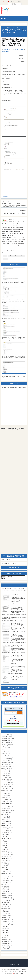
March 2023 (4, 777)
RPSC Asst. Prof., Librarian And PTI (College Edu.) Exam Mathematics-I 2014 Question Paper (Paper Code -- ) (13, 301)
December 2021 (5, 805)
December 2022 (5, 783)
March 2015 (4, 913)
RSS (6, 709)
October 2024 (5, 742)
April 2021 (4, 819)
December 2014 (5, 919)
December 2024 (5, 738)
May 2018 (4, 843)
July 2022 (4, 792)
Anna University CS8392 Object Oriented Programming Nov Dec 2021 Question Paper (14, 589)
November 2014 (5, 921)
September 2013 (5, 945)
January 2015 (4, 917)
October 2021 (5, 808)
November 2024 (5, 740)
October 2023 (5, 764)
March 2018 (4, 847)
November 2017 (5, 854)
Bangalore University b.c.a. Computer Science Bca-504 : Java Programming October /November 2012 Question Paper (18, 669)
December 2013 (5, 941)
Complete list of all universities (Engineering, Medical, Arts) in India (14, 617)
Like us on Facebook (15, 717)
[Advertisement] (10, 58)
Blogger (17, 964)
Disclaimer (13, 1)
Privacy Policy (4, 4)
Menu (4, 19)
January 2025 (5, 736)
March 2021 (4, 821)
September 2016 (5, 880)
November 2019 (5, 832)
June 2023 (4, 771)
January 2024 (5, 759)
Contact (19, 1)
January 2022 (5, 803)
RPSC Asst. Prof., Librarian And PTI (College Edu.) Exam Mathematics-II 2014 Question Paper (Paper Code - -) (13, 357)
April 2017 (4, 867)
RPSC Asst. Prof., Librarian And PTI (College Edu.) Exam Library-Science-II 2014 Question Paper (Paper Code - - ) (13, 339)
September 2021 (5, 810)
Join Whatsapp (5, 559)
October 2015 (5, 901)
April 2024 (4, 753)
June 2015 (4, 908)
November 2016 (5, 877)
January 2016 (4, 895)
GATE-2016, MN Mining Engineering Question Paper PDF (17, 678)
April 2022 (4, 797)
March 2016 (4, 891)
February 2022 (5, 801)
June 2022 (4, 794)
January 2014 (5, 939)
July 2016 (3, 884)
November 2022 (5, 784)
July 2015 (3, 906)
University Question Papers (18, 969)
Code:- (18, 49)
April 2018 (4, 845)
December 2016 (5, 875)
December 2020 (5, 827)
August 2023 (4, 768)
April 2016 (4, 889)
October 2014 (5, 923)
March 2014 (4, 936)
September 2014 (6, 924)
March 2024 (4, 755)
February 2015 (5, 915)
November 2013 (5, 943)
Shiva (10, 219)
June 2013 (4, 949)
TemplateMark (19, 973)
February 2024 (5, 757)
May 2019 (4, 836)
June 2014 (4, 930)
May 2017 (4, 866)
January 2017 (5, 873)
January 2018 (5, 851)
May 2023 (4, 773)
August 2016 (4, 882)
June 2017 (4, 864)
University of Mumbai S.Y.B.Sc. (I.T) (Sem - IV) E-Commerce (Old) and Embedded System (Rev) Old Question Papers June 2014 (18, 659)
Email (21, 708)
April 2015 (4, 912)
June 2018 (4, 842)
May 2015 (4, 910)
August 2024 (4, 746)
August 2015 (4, 904)
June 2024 (4, 749)
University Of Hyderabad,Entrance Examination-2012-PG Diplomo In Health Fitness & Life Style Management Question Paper (18, 598)
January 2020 (5, 831)
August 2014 (4, 926)
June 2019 (4, 834)
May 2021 (4, 818)
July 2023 (4, 770)
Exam (21, 49)
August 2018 (4, 840)
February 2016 (5, 893)
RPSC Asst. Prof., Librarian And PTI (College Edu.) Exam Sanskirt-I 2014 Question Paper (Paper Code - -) (13, 376)
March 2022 (4, 799)
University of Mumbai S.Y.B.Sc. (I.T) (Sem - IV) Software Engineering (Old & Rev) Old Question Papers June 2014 (18, 648)
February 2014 (5, 937)
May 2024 (4, 751)
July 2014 (3, 928)
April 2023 (4, 775)
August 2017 (4, 860)
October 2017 (5, 856)
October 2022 (5, 786)
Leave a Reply (5, 51)
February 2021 (5, 823)
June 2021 (4, 816)
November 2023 (5, 762)
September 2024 (6, 744)
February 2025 (5, 735)
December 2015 (5, 897)
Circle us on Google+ (14, 721)
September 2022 (6, 788)
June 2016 (4, 886)
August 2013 (4, 947)
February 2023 (5, 779)
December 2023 (5, 760)
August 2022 (4, 790)
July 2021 (3, 814)
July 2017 (3, 862)
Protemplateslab (22, 971)
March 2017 (4, 869)
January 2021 (4, 825)
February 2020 (5, 829)
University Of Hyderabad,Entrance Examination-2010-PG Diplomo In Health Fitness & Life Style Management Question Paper (18, 638)
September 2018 (6, 838)
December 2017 (5, 853)
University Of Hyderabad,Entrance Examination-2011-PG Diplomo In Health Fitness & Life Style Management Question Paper (18, 609)
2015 (15, 49)
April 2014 (4, 934)
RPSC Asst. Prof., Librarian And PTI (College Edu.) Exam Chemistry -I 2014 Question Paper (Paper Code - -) (13, 320)
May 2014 (4, 932)
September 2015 (5, 902)
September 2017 (6, 858)
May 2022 (4, 795)
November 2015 (5, 899)
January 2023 (5, 781)
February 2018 (5, 849)
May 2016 (4, 888)
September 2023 (6, 766)
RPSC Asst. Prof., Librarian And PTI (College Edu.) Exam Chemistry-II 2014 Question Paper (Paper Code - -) (13, 282)
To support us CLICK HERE (8, 563)
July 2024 (4, 748)
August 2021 (4, 812)
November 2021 (5, 806)
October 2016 (5, 878)
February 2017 (5, 871)
